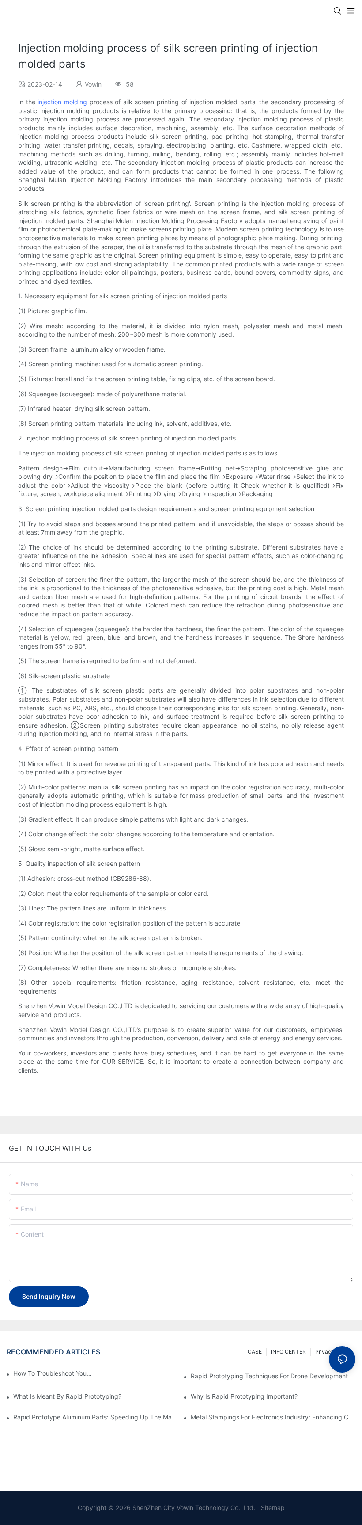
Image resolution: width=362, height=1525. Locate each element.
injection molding (62, 102)
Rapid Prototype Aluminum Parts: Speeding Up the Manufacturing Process (95, 1417)
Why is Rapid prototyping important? (244, 1396)
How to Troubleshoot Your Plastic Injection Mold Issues (52, 1373)
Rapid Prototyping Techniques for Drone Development (269, 1376)
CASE (255, 1351)
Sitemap (272, 1507)
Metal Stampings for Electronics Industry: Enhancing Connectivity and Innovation (273, 1417)
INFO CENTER (288, 1351)
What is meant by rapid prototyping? (67, 1396)
